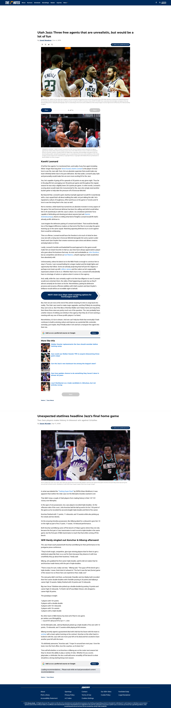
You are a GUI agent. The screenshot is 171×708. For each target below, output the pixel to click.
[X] (160, 2)
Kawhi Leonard (77, 169)
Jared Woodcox (45, 40)
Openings (68, 692)
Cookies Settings (88, 698)
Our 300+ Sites (106, 692)
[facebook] (156, 2)
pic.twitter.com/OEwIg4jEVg (51, 618)
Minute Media (31, 703)
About (43, 692)
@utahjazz (48, 596)
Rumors (29, 3)
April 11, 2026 (64, 621)
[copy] (52, 44)
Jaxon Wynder (45, 423)
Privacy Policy (70, 695)
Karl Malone (68, 255)
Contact (84, 692)
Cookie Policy (105, 695)
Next (95, 110)
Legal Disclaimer (124, 695)
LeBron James (66, 269)
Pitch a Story (45, 695)
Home (43, 400)
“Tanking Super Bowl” (65, 491)
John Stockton (94, 252)
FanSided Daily (123, 692)
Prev (46, 110)
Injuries (59, 3)
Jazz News (50, 400)
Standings (45, 3)
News (23, 3)
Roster (53, 3)
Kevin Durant (66, 169)
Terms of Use (86, 695)
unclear (43, 634)
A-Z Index (68, 698)
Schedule (37, 3)
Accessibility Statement (49, 698)
